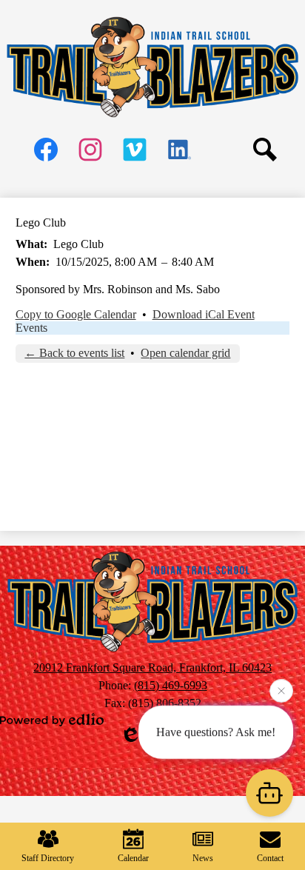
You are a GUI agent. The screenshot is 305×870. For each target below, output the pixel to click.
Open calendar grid (185, 353)
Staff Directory (47, 858)
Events (31, 327)
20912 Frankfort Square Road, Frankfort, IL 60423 (152, 667)
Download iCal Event (203, 314)
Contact (270, 858)
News (202, 858)
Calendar (133, 858)
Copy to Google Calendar (76, 314)
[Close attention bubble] (281, 690)
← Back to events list (74, 353)
